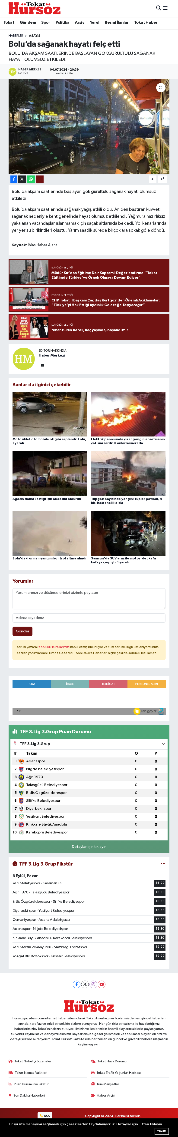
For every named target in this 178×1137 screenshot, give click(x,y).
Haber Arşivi (106, 1095)
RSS (47, 1116)
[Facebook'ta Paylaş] (13, 179)
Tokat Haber (145, 22)
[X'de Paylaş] (22, 179)
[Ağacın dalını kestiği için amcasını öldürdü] (50, 474)
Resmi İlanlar (117, 22)
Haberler (16, 35)
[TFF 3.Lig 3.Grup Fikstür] (163, 864)
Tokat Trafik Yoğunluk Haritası (118, 1072)
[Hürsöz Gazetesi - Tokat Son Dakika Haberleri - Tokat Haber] (34, 8)
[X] (85, 984)
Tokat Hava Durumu (112, 1061)
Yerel (94, 22)
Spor (45, 22)
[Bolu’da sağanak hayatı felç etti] (89, 126)
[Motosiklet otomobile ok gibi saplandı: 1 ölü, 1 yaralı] (50, 414)
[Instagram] (93, 984)
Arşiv (79, 22)
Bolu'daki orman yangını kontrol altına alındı (49, 558)
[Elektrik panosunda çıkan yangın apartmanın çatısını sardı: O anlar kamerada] (128, 414)
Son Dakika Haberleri (29, 1095)
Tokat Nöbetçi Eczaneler (32, 1061)
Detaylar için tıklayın (89, 847)
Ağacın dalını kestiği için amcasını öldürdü (47, 499)
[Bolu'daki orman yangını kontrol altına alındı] (50, 533)
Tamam (161, 1131)
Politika (63, 22)
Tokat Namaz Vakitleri (31, 1072)
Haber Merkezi (52, 355)
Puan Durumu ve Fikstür (31, 1084)
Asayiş (34, 35)
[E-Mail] (42, 365)
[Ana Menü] (165, 8)
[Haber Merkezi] (24, 359)
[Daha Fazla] (40, 179)
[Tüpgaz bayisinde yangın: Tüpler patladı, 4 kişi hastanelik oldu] (128, 474)
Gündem (28, 22)
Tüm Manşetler (107, 1084)
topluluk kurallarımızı (54, 647)
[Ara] (158, 8)
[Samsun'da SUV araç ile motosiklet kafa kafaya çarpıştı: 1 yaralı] (128, 533)
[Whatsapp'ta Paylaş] (31, 179)
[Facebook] (76, 984)
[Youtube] (101, 984)
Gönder (22, 631)
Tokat (8, 22)
